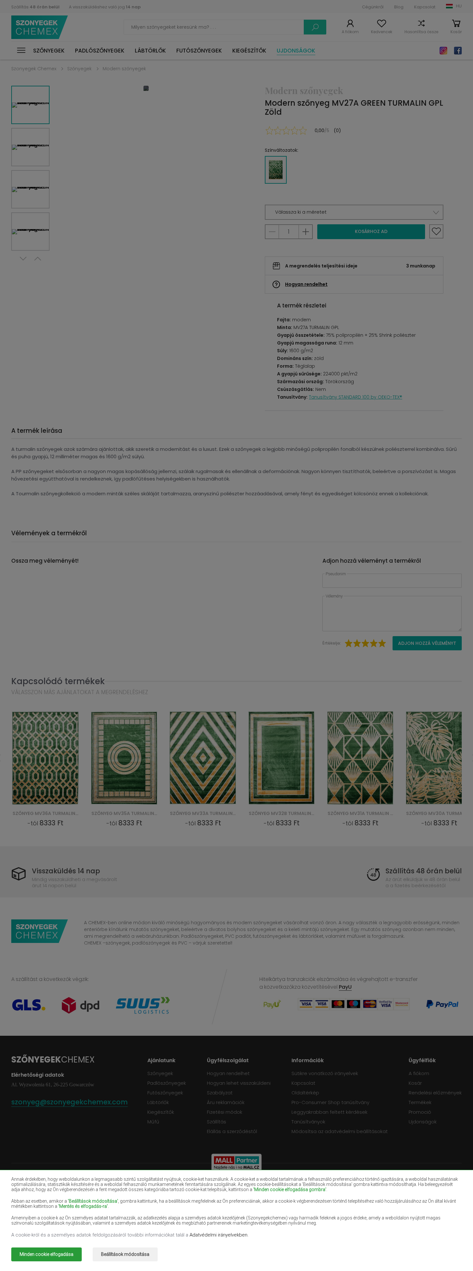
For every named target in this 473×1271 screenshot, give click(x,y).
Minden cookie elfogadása (46, 1254)
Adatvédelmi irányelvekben (218, 1235)
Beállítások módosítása (125, 1254)
